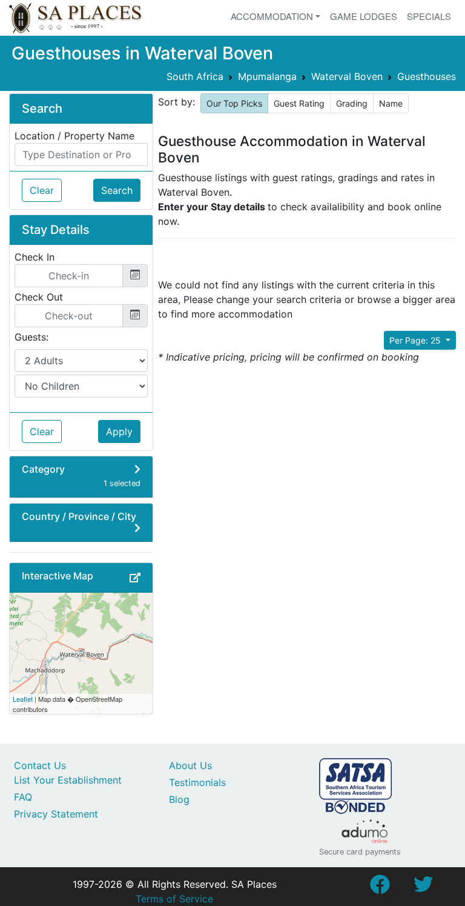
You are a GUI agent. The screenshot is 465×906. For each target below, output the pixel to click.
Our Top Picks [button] (234, 103)
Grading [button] (352, 103)
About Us (190, 765)
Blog (179, 799)
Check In (34, 257)
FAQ (23, 797)
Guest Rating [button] (299, 103)
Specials (429, 16)
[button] (135, 577)
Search (117, 190)
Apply (119, 431)
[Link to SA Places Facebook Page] (379, 888)
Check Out (39, 297)
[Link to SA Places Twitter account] (423, 888)
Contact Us (40, 765)
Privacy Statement (56, 814)
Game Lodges (363, 16)
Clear (42, 190)
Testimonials (197, 782)
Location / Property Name (74, 136)
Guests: (31, 337)
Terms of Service (174, 899)
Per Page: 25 (416, 340)
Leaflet (23, 699)
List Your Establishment (68, 780)
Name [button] (391, 103)
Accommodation (272, 16)
